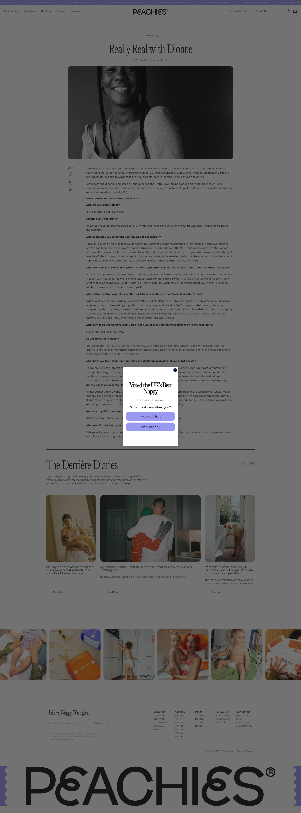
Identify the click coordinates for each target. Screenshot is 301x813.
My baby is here (150, 416)
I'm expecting (150, 427)
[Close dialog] (175, 370)
